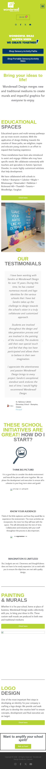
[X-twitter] (25, 24)
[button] (42, 6)
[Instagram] (15, 24)
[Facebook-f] (20, 24)
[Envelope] (30, 24)
